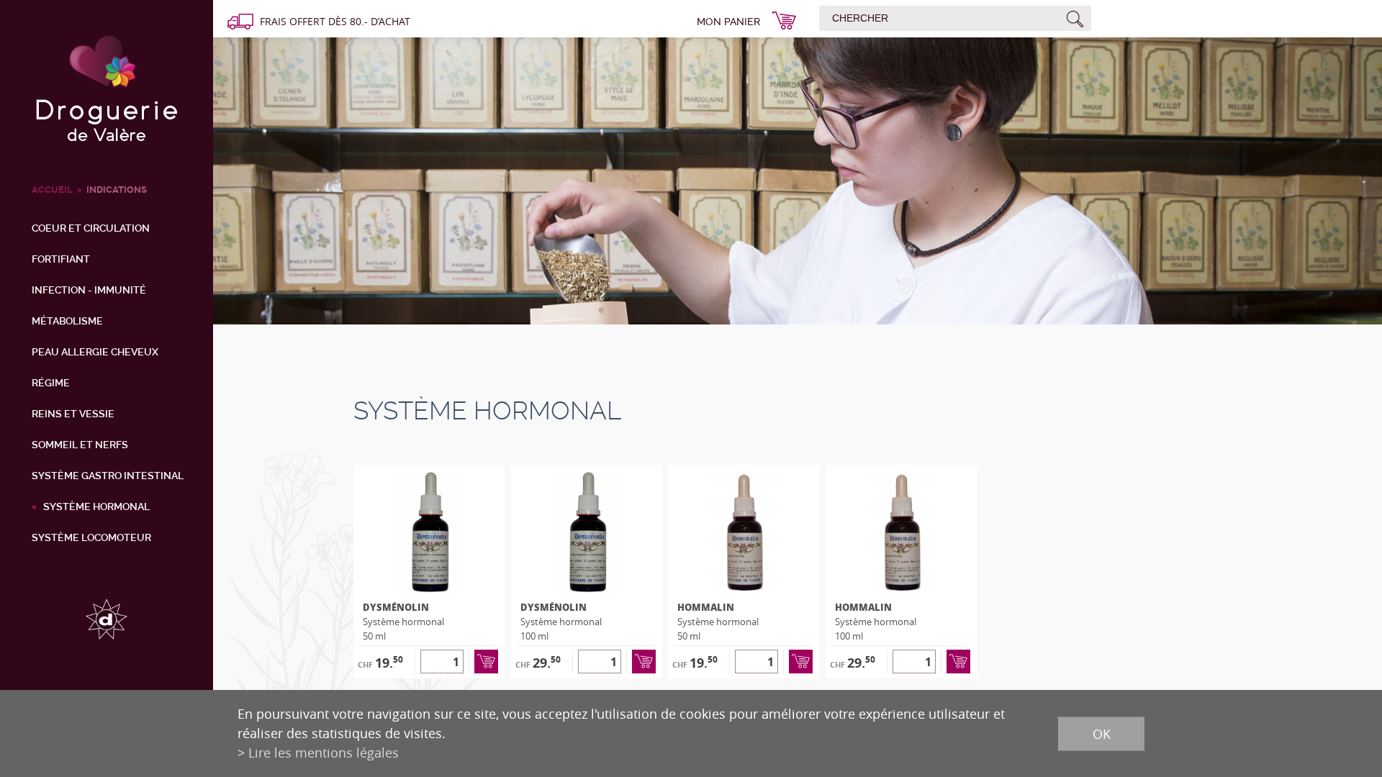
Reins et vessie (73, 413)
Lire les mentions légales (323, 752)
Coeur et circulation (91, 228)
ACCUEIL (52, 189)
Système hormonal (96, 506)
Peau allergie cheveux (95, 352)
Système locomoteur (91, 537)
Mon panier (728, 21)
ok (1102, 733)
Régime (51, 382)
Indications (116, 189)
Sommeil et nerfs (80, 444)
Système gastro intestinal (108, 475)
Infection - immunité (89, 290)
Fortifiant (61, 259)
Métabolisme (67, 321)
